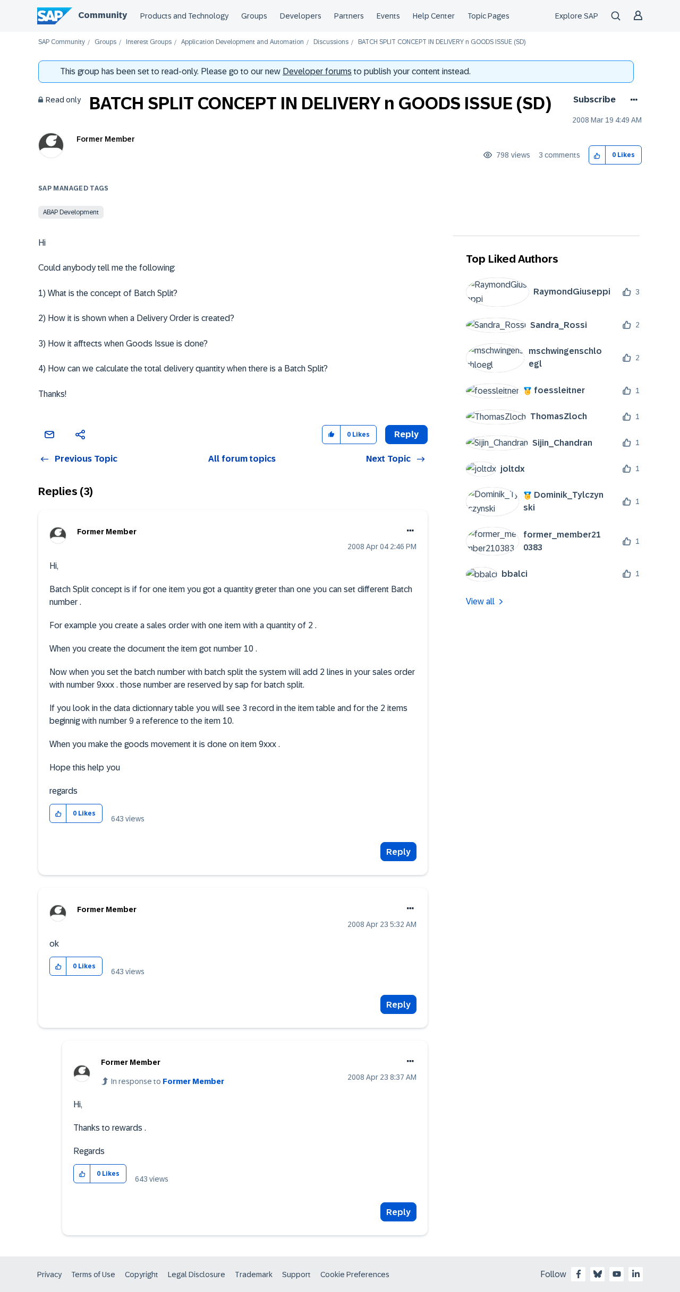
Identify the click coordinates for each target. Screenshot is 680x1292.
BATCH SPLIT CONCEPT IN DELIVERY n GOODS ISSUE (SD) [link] (441, 42)
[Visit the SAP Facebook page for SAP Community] (578, 1274)
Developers (300, 16)
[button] (597, 155)
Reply (398, 851)
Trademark (254, 1274)
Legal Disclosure (196, 1274)
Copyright (141, 1274)
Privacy (49, 1274)
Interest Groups (149, 42)
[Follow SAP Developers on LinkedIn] (636, 1274)
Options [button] (632, 99)
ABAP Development (71, 212)
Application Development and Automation (242, 42)
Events (388, 16)
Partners (349, 16)
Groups (254, 16)
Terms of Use (93, 1274)
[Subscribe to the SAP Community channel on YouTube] (617, 1274)
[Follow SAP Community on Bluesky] (597, 1274)
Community (102, 15)
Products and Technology (184, 16)
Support (296, 1274)
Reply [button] (406, 434)
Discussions (330, 42)
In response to (167, 1081)
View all (480, 601)
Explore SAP (576, 16)
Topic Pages (488, 16)
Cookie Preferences (354, 1274)
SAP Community (61, 42)
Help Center (434, 16)
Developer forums (317, 71)
